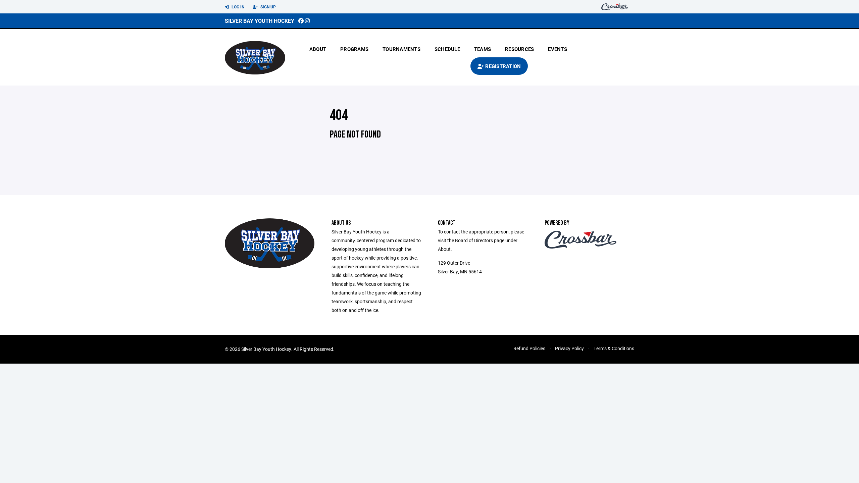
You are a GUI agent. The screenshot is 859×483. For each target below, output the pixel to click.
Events (557, 49)
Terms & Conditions (614, 348)
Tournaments (401, 49)
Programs (354, 49)
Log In (237, 6)
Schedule (447, 49)
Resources (519, 49)
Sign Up (267, 6)
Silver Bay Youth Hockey (259, 20)
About (317, 49)
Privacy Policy (569, 348)
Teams (482, 49)
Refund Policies (529, 348)
